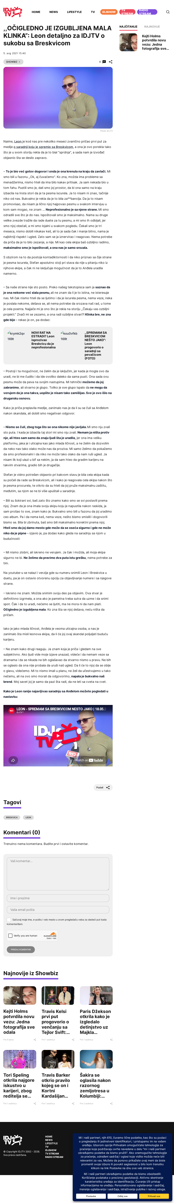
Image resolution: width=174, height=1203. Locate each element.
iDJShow (109, 12)
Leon (18, 141)
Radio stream (145, 12)
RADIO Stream (54, 1156)
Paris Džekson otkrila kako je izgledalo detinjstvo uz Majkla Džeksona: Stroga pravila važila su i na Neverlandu (95, 1032)
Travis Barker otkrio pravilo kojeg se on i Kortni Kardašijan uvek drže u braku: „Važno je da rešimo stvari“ (57, 1096)
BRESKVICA (12, 817)
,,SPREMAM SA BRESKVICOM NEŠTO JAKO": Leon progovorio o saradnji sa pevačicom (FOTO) (96, 345)
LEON (28, 817)
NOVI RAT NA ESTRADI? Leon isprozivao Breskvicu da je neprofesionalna (43, 340)
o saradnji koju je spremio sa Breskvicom (43, 147)
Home (36, 12)
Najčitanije (128, 26)
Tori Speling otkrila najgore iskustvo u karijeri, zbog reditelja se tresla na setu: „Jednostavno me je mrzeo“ (18, 1093)
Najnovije (152, 26)
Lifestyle (74, 12)
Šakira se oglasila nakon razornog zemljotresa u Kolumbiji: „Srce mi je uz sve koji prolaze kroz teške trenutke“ (95, 1098)
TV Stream (127, 12)
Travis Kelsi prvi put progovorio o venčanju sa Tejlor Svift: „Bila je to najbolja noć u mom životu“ (56, 1030)
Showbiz (11, 61)
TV (93, 12)
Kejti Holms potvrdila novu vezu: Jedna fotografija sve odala (19, 1022)
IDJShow (51, 1150)
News (53, 12)
